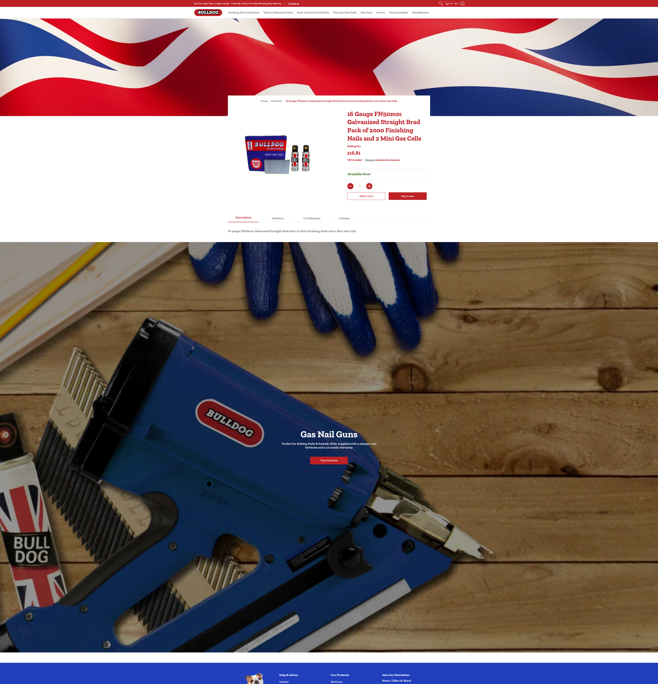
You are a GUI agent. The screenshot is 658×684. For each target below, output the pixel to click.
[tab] (243, 218)
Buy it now (407, 196)
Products (276, 101)
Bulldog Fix (354, 146)
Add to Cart (366, 196)
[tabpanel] (329, 229)
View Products (329, 460)
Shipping (370, 159)
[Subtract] (350, 186)
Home (264, 101)
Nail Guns (336, 681)
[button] (451, 3)
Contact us (293, 3)
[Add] (369, 186)
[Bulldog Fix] (208, 12)
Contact (284, 681)
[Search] (441, 3)
